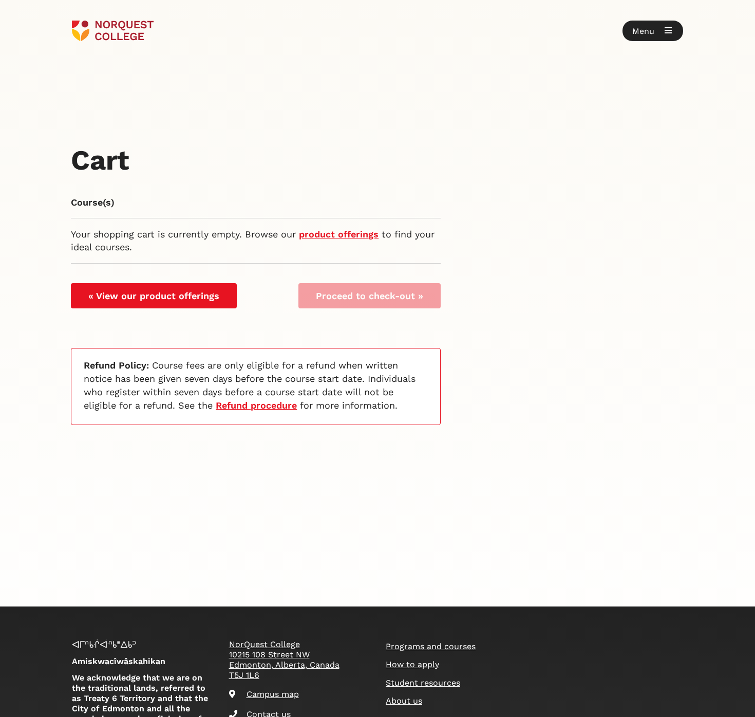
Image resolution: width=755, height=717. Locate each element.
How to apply (412, 664)
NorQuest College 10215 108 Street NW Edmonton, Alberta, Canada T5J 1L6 (284, 659)
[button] (652, 31)
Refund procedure (256, 405)
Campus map (273, 694)
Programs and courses (431, 646)
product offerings (339, 234)
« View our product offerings (153, 295)
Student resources (423, 683)
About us (404, 701)
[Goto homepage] (113, 31)
